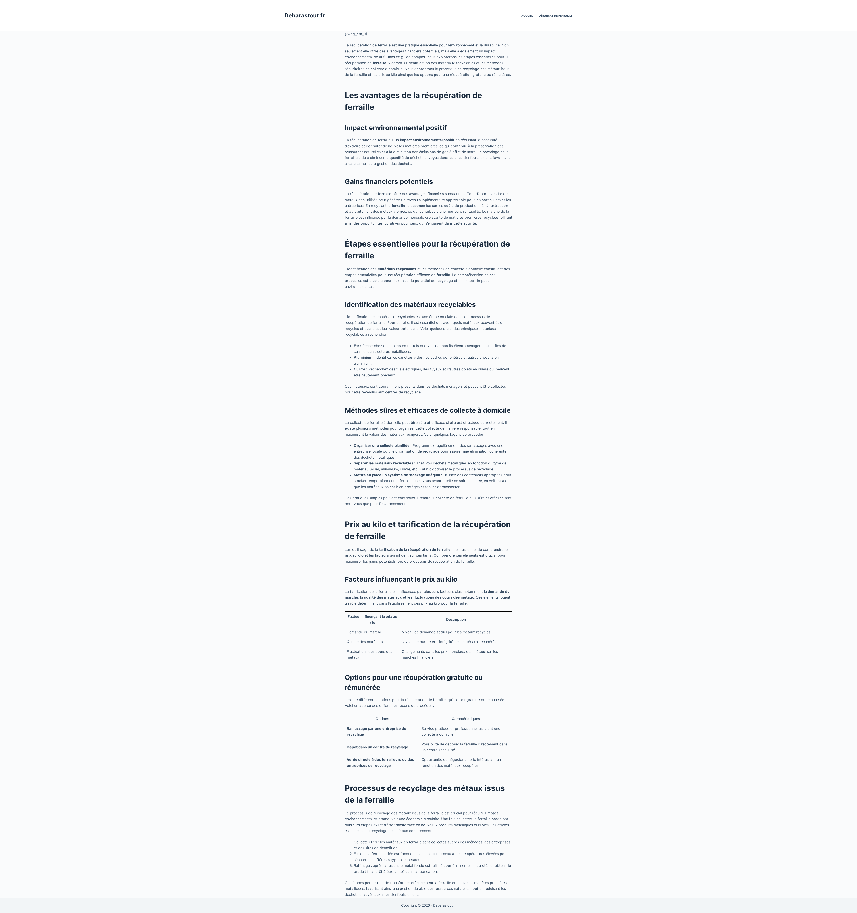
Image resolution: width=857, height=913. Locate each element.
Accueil (527, 15)
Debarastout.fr (305, 15)
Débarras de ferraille (555, 15)
